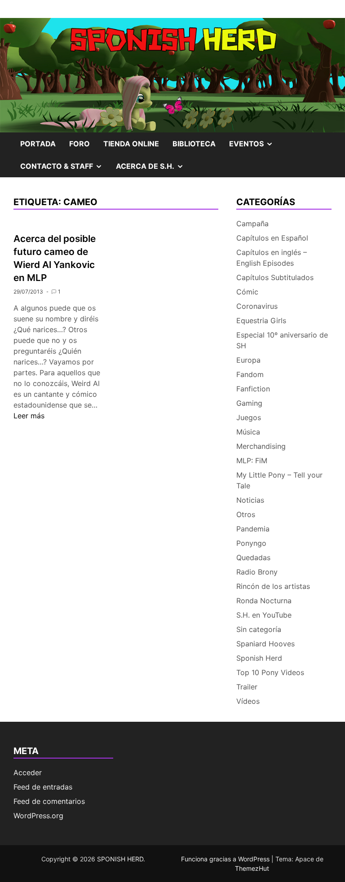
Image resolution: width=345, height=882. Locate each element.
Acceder (27, 772)
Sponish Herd (259, 658)
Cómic (247, 291)
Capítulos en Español (272, 237)
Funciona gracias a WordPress (226, 859)
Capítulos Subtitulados (275, 277)
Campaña (252, 223)
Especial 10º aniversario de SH (282, 340)
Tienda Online (131, 143)
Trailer (246, 686)
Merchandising (261, 446)
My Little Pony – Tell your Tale (279, 480)
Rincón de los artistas (273, 586)
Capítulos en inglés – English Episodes (271, 258)
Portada (38, 143)
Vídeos (248, 701)
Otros (245, 514)
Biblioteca (194, 143)
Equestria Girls (261, 320)
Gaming (249, 403)
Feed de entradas (42, 786)
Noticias (250, 500)
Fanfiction (253, 388)
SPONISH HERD (120, 859)
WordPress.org (38, 815)
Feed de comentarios (49, 801)
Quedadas (253, 557)
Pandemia (253, 528)
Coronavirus (257, 306)
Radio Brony (257, 571)
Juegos (248, 417)
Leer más (28, 415)
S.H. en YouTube (264, 614)
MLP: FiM (251, 460)
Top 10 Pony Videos (270, 672)
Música (248, 431)
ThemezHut (252, 868)
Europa (248, 359)
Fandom (250, 374)
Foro (79, 143)
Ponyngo (251, 543)
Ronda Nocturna (264, 600)
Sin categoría (258, 629)
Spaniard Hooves (265, 643)
